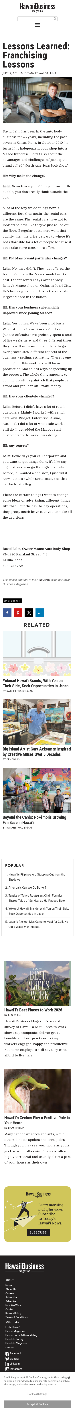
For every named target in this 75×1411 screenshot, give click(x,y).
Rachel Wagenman (20, 691)
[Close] (69, 1378)
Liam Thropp (16, 1128)
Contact (10, 1309)
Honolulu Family (14, 1339)
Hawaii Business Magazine (37, 8)
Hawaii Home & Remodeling (21, 1335)
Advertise (11, 1301)
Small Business (12, 600)
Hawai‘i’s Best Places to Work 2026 (33, 1010)
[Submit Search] (55, 18)
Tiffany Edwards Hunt (40, 73)
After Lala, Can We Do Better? (27, 887)
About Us (10, 1289)
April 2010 (43, 579)
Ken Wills (13, 759)
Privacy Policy (13, 1313)
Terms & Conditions (16, 1317)
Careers (10, 1293)
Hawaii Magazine (15, 1331)
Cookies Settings (37, 1394)
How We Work (13, 1305)
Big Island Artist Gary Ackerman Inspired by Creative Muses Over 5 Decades (37, 752)
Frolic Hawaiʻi (12, 1327)
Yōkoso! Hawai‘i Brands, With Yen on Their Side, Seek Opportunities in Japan (35, 683)
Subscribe (11, 1297)
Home (24, 1270)
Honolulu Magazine (16, 1343)
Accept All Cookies (37, 1404)
